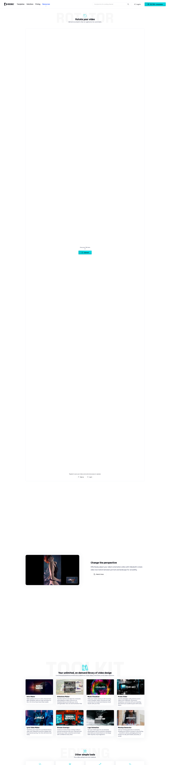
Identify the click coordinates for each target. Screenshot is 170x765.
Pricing (37, 4)
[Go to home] (9, 4)
